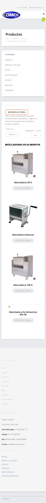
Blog (3, 390)
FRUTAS (4, 457)
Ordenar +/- (12, 134)
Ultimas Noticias (7, 399)
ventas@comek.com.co (38, 7)
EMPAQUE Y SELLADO (9, 461)
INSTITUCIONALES (8, 472)
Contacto (5, 404)
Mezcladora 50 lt (23, 182)
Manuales (5, 386)
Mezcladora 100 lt (23, 285)
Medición (8, 85)
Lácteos (8, 80)
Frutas (7, 70)
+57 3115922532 (22, 7)
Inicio (7, 38)
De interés (5, 395)
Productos (15, 38)
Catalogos (5, 381)
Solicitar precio (23, 188)
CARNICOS (5, 468)
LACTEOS (5, 464)
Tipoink (6, 499)
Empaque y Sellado (13, 65)
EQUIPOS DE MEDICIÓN (10, 476)
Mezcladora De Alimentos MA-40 (23, 313)
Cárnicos (24, 38)
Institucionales (11, 75)
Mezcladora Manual (23, 234)
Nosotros (5, 372)
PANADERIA (9, 90)
